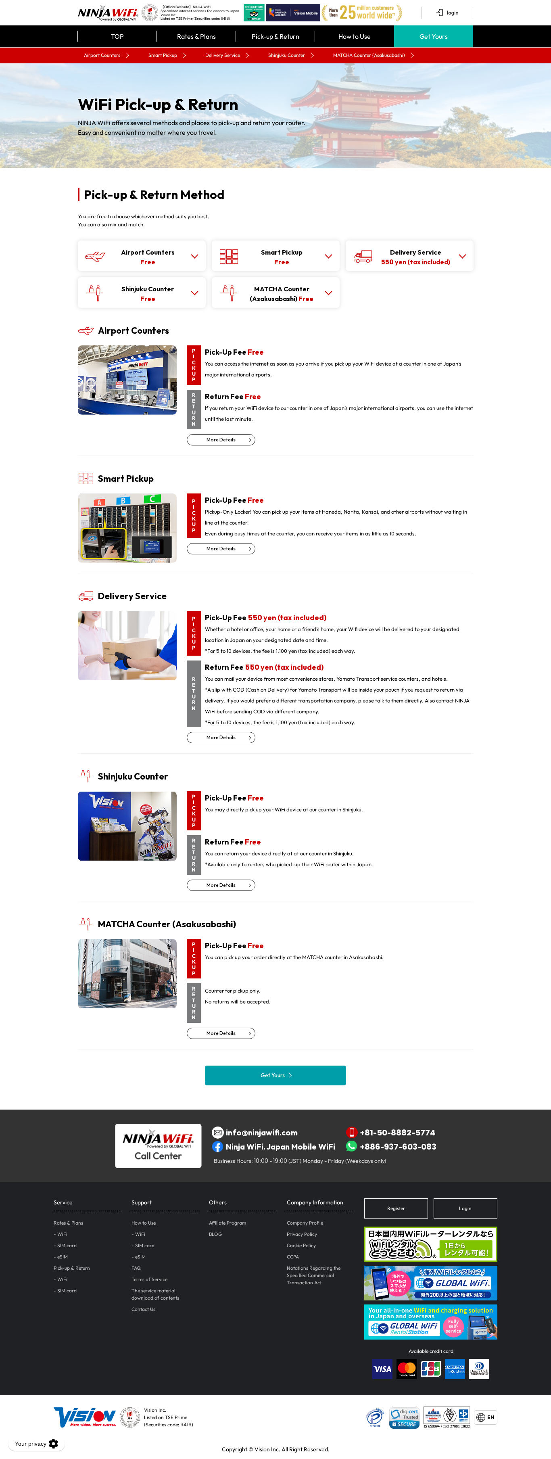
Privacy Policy (302, 1234)
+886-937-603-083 (398, 1146)
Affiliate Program (227, 1223)
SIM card (67, 1245)
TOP (117, 36)
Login (465, 1208)
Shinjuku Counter (286, 55)
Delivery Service (222, 55)
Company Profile (305, 1223)
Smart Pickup (162, 55)
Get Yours (273, 1075)
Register (396, 1208)
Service (63, 1202)
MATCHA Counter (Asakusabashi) (369, 55)
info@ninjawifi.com (262, 1132)
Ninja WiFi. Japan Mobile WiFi (280, 1146)
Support (141, 1202)
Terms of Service (149, 1279)
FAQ (136, 1268)
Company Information (315, 1202)
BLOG (215, 1234)
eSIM (62, 1257)
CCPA (293, 1257)
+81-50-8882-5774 (398, 1132)
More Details (221, 440)
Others (218, 1202)
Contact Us (143, 1309)
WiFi (62, 1234)
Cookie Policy (301, 1245)
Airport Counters (102, 55)
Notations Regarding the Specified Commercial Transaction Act (313, 1275)
